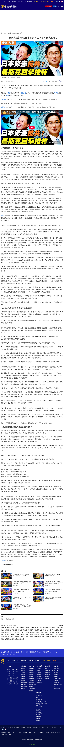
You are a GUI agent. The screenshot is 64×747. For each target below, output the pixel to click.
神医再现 (47, 676)
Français (56, 652)
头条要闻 (9, 678)
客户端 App (54, 727)
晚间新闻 (23, 674)
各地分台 (14, 1)
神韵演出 (9, 684)
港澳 (13, 669)
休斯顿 (26, 652)
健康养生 (47, 666)
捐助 (44, 1)
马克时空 (31, 686)
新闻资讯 (15, 660)
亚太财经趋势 (24, 686)
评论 (5, 33)
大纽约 (8, 652)
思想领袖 (31, 676)
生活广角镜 (56, 668)
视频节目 (24, 660)
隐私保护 (23, 727)
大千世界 (56, 680)
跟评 (61, 625)
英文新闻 (36, 1)
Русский (3, 654)
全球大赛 (15, 684)
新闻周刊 (23, 678)
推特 (7, 95)
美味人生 (56, 676)
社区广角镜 (23, 684)
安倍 (9, 93)
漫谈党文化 (38, 717)
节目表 (31, 660)
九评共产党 (38, 705)
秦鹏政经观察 (15, 33)
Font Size (56, 81)
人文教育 (39, 666)
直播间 (37, 660)
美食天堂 (56, 674)
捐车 (48, 1)
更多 (10, 734)
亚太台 (39, 652)
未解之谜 (39, 668)
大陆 (8, 675)
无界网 (58, 732)
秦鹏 (3, 560)
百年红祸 (38, 709)
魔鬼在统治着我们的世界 (42, 703)
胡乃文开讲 (47, 672)
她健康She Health (49, 670)
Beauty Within (57, 678)
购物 (52, 1)
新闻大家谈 (31, 668)
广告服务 (41, 727)
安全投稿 (35, 727)
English (50, 652)
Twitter (59, 1)
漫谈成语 (39, 676)
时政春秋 (31, 674)
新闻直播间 (49, 6)
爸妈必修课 (39, 678)
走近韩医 (47, 678)
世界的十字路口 (32, 684)
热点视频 (15, 678)
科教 (13, 675)
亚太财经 (23, 688)
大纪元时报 (18, 732)
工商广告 (38, 721)
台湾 (13, 671)
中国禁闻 (23, 672)
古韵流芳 (39, 672)
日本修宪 (23, 93)
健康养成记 (47, 674)
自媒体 (9, 33)
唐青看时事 (31, 682)
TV (55, 6)
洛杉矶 (17, 652)
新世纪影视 (4, 734)
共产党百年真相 (39, 699)
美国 (8, 671)
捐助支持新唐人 (47, 660)
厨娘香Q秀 (56, 682)
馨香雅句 (39, 674)
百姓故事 (38, 715)
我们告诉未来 (39, 695)
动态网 (52, 732)
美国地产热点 (40, 682)
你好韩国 (56, 672)
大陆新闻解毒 (32, 688)
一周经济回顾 (24, 682)
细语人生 (31, 690)
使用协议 (29, 727)
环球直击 (23, 670)
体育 (17, 671)
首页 (2, 33)
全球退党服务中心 (39, 732)
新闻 (10, 666)
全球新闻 (23, 668)
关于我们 (10, 727)
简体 (22, 1)
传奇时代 (38, 697)
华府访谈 (23, 680)
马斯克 (56, 93)
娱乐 (17, 669)
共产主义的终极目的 (41, 701)
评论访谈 (31, 666)
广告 (41, 1)
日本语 (9, 654)
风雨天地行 (38, 711)
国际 (8, 669)
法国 (30, 652)
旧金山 (34, 652)
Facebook (57, 1)
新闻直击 (23, 676)
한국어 (14, 654)
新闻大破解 (31, 678)
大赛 (9, 1)
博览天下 (9, 682)
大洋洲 (22, 652)
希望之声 (31, 732)
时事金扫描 (31, 672)
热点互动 (31, 670)
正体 (19, 1)
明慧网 (47, 732)
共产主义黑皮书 (39, 713)
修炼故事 (38, 718)
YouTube (62, 1)
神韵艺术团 (11, 732)
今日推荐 (15, 680)
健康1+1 (47, 668)
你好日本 (56, 670)
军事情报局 (31, 680)
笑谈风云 (39, 670)
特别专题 (38, 693)
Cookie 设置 (32, 744)
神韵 (5, 1)
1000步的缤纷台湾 (58, 685)
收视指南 (16, 727)
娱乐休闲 (56, 666)
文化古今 (39, 680)
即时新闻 (9, 680)
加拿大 (13, 652)
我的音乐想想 (57, 688)
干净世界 (25, 732)
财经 (13, 673)
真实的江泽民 (39, 707)
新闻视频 (23, 666)
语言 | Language (28, 1)
